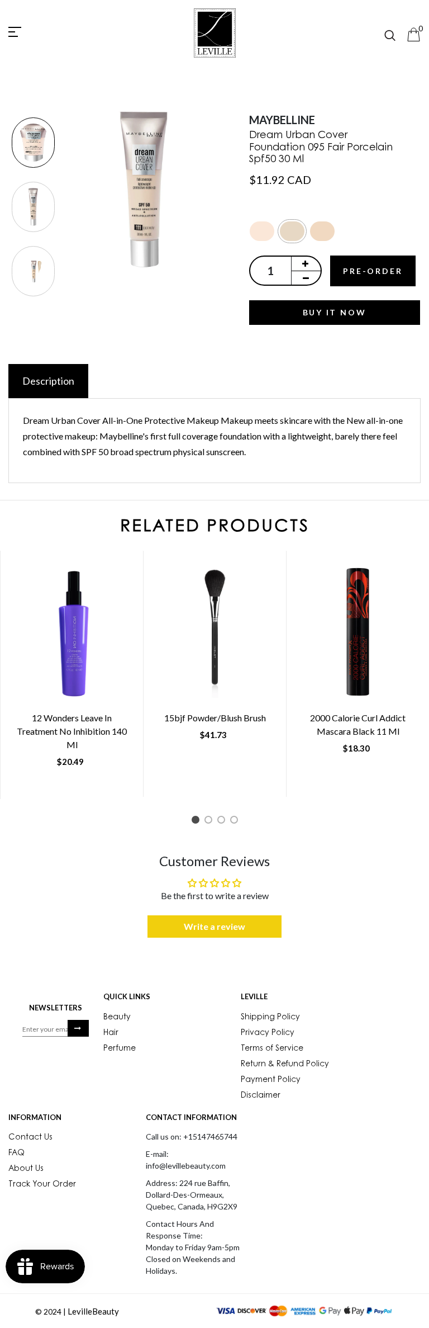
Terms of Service (272, 1049)
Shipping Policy (270, 1018)
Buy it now (334, 312)
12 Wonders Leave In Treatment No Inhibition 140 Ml (72, 731)
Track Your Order (42, 1185)
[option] (33, 143)
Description (48, 381)
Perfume (119, 1049)
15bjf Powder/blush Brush (215, 717)
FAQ (16, 1153)
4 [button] (236, 822)
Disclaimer (260, 1096)
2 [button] (210, 822)
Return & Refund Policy (285, 1065)
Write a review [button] (214, 926)
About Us (26, 1169)
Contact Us (30, 1138)
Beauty (117, 1018)
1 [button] (197, 822)
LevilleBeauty (93, 1311)
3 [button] (223, 822)
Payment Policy (271, 1080)
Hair (110, 1033)
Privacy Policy (267, 1033)
